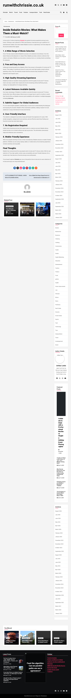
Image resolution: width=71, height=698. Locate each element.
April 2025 (57, 173)
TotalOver (50, 671)
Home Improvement (60, 286)
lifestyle (5, 12)
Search (57, 26)
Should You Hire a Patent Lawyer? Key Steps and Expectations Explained (60, 73)
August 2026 (58, 115)
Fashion (26, 12)
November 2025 (59, 148)
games (57, 279)
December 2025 (59, 144)
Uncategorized (59, 341)
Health (57, 282)
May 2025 (57, 170)
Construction (58, 246)
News (56, 301)
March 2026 (58, 133)
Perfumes (57, 304)
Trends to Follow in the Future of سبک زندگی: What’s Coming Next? (61, 460)
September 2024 (59, 199)
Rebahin (22, 40)
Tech (40, 12)
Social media (58, 315)
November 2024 (59, 192)
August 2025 (58, 159)
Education (57, 260)
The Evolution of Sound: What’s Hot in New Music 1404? (61, 493)
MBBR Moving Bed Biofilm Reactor (56, 665)
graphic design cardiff (53, 669)
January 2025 (58, 184)
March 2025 (58, 177)
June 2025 (58, 166)
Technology (58, 326)
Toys (56, 330)
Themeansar (44, 696)
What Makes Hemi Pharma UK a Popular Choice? (60, 56)
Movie (56, 297)
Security (57, 312)
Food (20, 12)
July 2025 (57, 162)
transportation (34, 12)
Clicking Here (58, 96)
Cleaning (57, 239)
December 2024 (59, 188)
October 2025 (58, 151)
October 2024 (58, 195)
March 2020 (58, 213)
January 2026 (58, 140)
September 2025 (59, 155)
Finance (57, 271)
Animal (57, 228)
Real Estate (47, 12)
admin (8, 37)
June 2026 (58, 122)
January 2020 (58, 217)
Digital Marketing (59, 257)
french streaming (52, 658)
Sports (57, 319)
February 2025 (59, 181)
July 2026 (57, 118)
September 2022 (59, 206)
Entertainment (7, 26)
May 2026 (57, 126)
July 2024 (57, 202)
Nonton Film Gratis (52, 667)
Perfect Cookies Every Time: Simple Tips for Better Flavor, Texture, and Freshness (11, 660)
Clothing (57, 242)
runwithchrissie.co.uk (23, 5)
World (11, 12)
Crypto (57, 249)
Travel (16, 12)
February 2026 (59, 137)
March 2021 (58, 210)
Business (57, 235)
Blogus (37, 696)
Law (56, 290)
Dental (57, 253)
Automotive (58, 231)
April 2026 (57, 129)
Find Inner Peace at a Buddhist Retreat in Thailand (61, 483)
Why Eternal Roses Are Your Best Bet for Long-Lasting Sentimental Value (61, 472)
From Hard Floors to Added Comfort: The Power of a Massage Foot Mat (43, 643)
